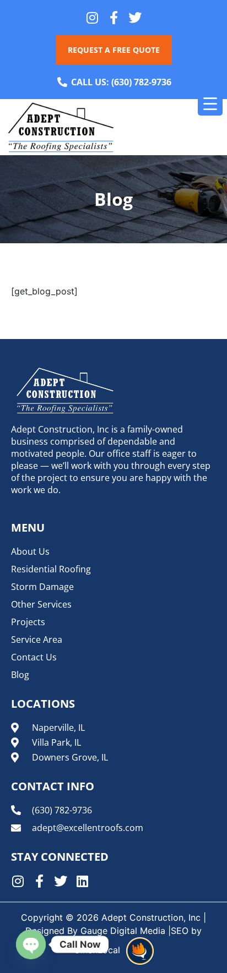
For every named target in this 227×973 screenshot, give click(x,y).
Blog (20, 675)
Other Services (41, 604)
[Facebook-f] (113, 17)
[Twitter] (135, 17)
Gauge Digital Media (122, 930)
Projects (28, 622)
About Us (30, 551)
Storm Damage (42, 587)
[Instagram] (92, 17)
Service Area (36, 639)
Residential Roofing (51, 569)
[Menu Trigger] (210, 103)
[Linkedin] (82, 881)
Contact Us (34, 657)
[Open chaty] (31, 944)
